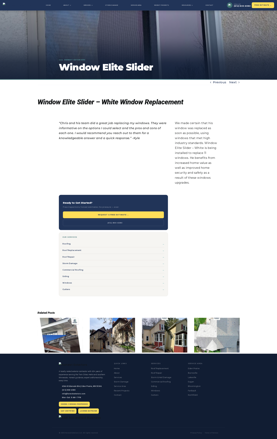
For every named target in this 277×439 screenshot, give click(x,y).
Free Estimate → (263, 5)
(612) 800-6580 (114, 223)
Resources (186, 5)
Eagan (191, 382)
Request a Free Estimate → (113, 215)
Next (233, 82)
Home (48, 5)
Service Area (136, 5)
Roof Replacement (71, 250)
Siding (65, 276)
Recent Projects (161, 5)
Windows (67, 283)
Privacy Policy (196, 433)
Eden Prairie (194, 368)
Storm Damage (111, 5)
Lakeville (192, 377)
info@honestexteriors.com (73, 394)
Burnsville (192, 373)
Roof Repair (68, 257)
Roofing (66, 244)
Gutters (66, 289)
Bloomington (194, 386)
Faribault (192, 391)
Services (87, 5)
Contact (209, 5)
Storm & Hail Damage (161, 377)
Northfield (193, 395)
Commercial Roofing (72, 270)
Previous (219, 82)
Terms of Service (211, 433)
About (66, 5)
